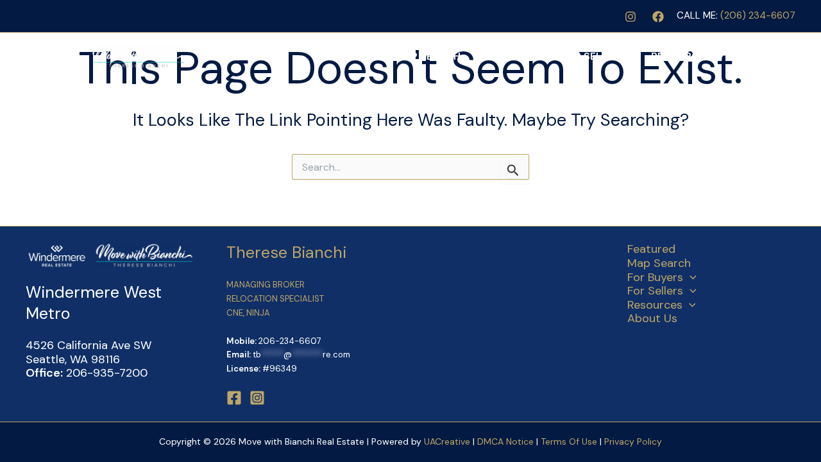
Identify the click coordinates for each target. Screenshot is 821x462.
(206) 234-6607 (757, 15)
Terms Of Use (570, 441)
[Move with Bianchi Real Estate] (106, 56)
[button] (541, 56)
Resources (681, 56)
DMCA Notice (505, 441)
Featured (356, 56)
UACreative (447, 441)
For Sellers (593, 56)
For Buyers (504, 56)
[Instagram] (630, 16)
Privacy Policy (633, 441)
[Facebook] (658, 16)
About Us (763, 56)
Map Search (428, 56)
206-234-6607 (289, 341)
